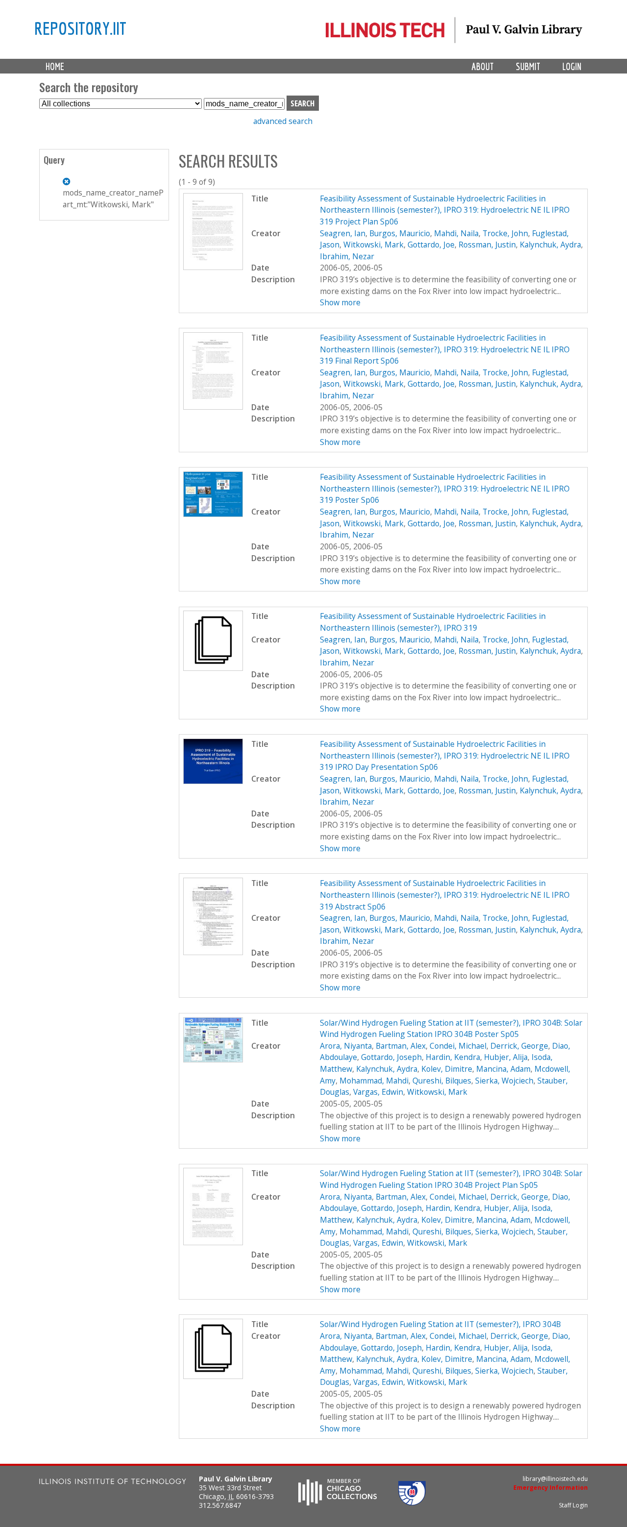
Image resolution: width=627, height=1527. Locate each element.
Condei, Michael (458, 1045)
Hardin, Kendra (453, 1057)
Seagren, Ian (342, 233)
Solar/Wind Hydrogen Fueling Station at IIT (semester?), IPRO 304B (440, 1324)
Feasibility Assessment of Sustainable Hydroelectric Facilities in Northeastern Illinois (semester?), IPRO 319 (433, 622)
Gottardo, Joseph (391, 1057)
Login (571, 66)
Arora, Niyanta (346, 1045)
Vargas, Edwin (378, 1091)
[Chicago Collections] (337, 1502)
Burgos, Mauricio (399, 233)
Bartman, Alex (401, 1045)
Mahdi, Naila (456, 233)
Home (55, 66)
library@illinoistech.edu (555, 1479)
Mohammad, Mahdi (374, 1080)
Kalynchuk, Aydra (550, 244)
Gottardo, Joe (431, 244)
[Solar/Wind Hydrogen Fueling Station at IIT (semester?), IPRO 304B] (213, 1376)
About (483, 66)
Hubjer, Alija (506, 1057)
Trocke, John (505, 233)
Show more (340, 302)
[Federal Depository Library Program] (412, 1502)
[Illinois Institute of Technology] (112, 1483)
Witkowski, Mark (373, 244)
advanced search (283, 121)
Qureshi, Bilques (441, 1080)
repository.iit (80, 28)
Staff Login (573, 1505)
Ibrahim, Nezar (347, 256)
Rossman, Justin (487, 244)
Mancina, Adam (503, 1068)
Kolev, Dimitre (446, 1068)
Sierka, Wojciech (504, 1080)
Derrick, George (519, 1045)
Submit (528, 66)
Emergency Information (550, 1487)
